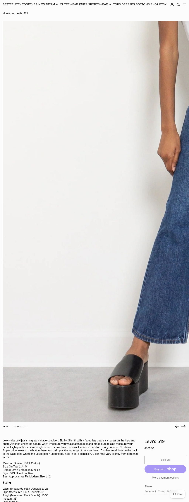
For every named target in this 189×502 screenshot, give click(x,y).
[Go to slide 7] (21, 426)
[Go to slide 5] (15, 426)
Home (6, 13)
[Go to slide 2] (7, 426)
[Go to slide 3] (10, 426)
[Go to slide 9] (26, 426)
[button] (184, 4)
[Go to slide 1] (4, 426)
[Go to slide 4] (12, 426)
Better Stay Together (20, 4)
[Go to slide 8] (23, 426)
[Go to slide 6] (18, 426)
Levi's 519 (22, 13)
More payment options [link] (165, 477)
